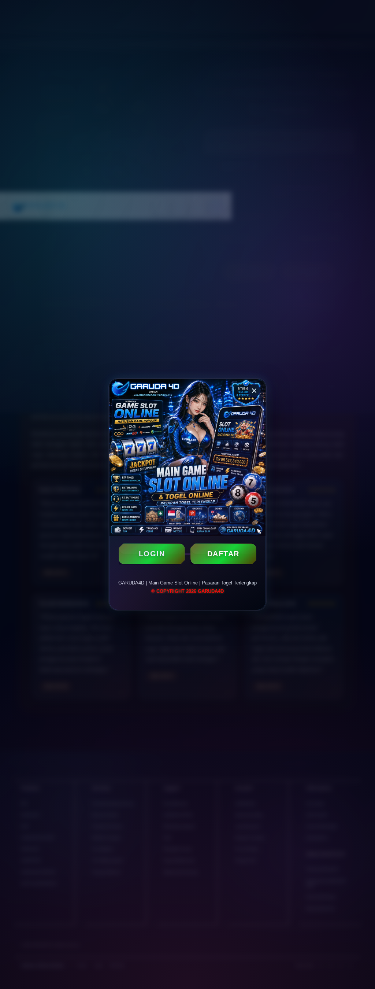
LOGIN (152, 554)
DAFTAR (223, 554)
